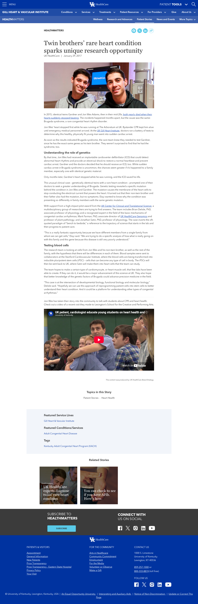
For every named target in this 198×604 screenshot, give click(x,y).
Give (173, 12)
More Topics (185, 19)
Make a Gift (95, 570)
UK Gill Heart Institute (108, 131)
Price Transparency (37, 563)
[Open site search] (193, 4)
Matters (13, 19)
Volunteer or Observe (100, 567)
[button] (9, 4)
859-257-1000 (141, 567)
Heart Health (108, 398)
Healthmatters (54, 31)
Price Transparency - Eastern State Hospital (49, 567)
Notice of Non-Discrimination (150, 594)
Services (86, 12)
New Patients (33, 560)
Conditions (67, 12)
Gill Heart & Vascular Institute (59, 421)
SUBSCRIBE (61, 529)
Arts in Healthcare (98, 553)
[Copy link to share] (151, 30)
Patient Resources (129, 12)
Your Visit (32, 574)
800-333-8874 (141, 571)
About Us (186, 12)
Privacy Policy (34, 570)
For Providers (155, 12)
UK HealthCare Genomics (133, 216)
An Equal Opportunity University (78, 594)
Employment (96, 560)
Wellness (97, 19)
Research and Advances (119, 19)
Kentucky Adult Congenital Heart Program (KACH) (70, 446)
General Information (37, 557)
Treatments (105, 12)
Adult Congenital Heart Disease (60, 434)
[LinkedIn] (143, 528)
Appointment (34, 553)
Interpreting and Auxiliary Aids (115, 594)
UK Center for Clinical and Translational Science (126, 206)
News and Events (166, 19)
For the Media (96, 563)
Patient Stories (144, 19)
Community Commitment (102, 557)
